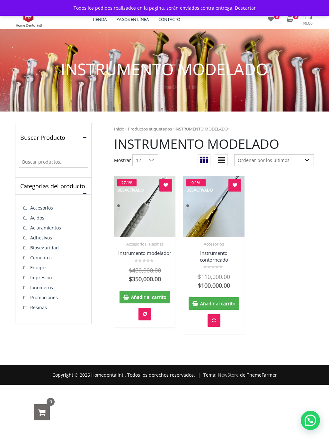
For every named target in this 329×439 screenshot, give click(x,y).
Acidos (37, 218)
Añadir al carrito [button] (148, 297)
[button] (310, 420)
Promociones (44, 297)
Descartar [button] (245, 8)
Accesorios (136, 244)
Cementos (41, 258)
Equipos (39, 267)
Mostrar (122, 160)
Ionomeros (41, 287)
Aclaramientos (45, 228)
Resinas (156, 244)
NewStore (228, 375)
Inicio (119, 129)
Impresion (41, 277)
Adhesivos (41, 238)
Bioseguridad (44, 248)
